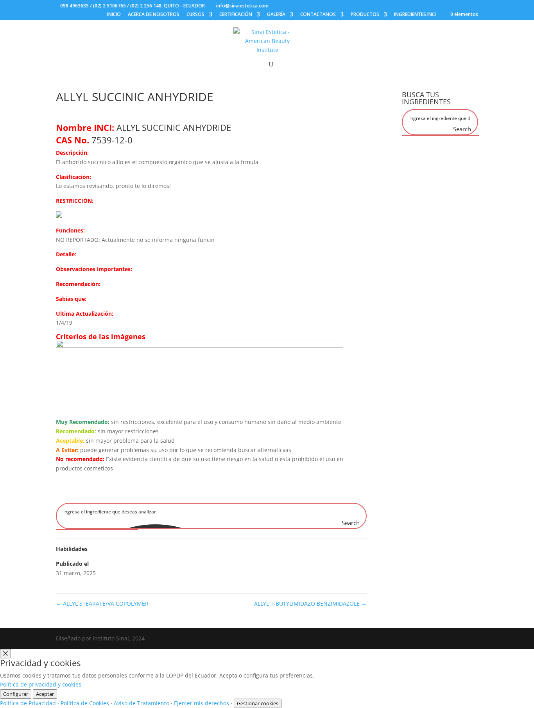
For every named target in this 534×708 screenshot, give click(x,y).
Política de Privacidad (28, 703)
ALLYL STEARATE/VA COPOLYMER (102, 603)
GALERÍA (276, 15)
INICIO (114, 15)
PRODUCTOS (365, 15)
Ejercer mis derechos (201, 703)
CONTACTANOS (318, 15)
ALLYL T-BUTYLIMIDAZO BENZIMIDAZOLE (310, 603)
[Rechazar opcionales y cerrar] (5, 653)
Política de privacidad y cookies (40, 684)
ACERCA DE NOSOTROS (153, 15)
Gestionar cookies (257, 703)
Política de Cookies (85, 703)
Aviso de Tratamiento (141, 703)
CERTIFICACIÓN (235, 15)
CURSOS (195, 15)
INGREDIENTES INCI (415, 15)
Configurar (15, 693)
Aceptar (45, 693)
